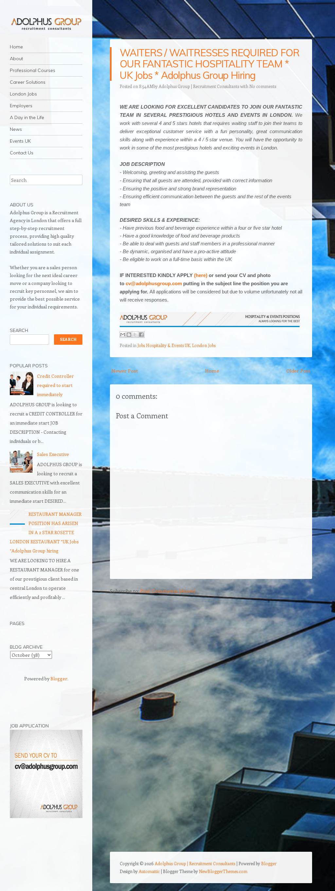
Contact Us (21, 153)
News (16, 129)
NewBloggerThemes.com (223, 871)
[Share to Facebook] (141, 334)
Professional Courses (32, 70)
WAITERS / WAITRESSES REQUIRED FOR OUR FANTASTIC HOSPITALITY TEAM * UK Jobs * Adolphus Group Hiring (209, 63)
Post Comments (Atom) (167, 590)
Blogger (58, 678)
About (16, 58)
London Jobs (23, 94)
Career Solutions (27, 82)
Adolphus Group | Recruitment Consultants (199, 86)
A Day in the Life (27, 117)
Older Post (298, 370)
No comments (262, 86)
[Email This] (122, 334)
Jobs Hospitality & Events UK (163, 345)
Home (16, 47)
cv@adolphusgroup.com (154, 283)
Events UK (20, 141)
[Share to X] (135, 334)
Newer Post (125, 370)
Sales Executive (53, 454)
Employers (21, 106)
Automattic (149, 871)
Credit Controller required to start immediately (55, 385)
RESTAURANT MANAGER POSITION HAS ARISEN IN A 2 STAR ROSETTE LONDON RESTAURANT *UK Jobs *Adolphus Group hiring (45, 532)
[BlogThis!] (129, 334)
